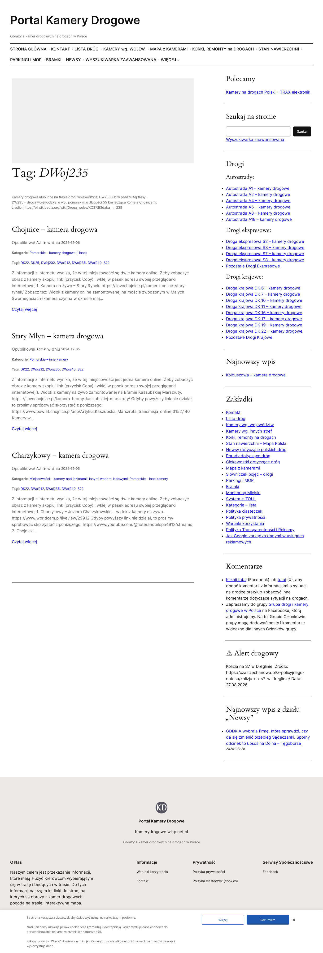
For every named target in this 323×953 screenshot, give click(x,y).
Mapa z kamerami (243, 468)
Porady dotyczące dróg (248, 455)
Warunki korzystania (245, 523)
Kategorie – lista (241, 505)
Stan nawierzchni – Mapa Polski (256, 443)
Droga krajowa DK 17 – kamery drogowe (264, 318)
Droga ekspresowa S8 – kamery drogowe (265, 259)
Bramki (232, 486)
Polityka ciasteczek (244, 511)
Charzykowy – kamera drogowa (60, 456)
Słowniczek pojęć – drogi (249, 474)
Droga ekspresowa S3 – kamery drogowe (265, 247)
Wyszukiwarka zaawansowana (255, 139)
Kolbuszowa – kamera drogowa (256, 375)
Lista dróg (235, 418)
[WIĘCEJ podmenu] (178, 60)
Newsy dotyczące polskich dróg (256, 449)
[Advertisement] (103, 124)
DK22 (25, 263)
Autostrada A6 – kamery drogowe (258, 207)
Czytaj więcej (24, 309)
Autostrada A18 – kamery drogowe (259, 219)
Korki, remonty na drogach (251, 437)
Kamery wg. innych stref (249, 431)
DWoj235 (79, 263)
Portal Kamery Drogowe (75, 20)
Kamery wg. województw (250, 424)
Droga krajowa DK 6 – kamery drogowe (263, 288)
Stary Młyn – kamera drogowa (57, 336)
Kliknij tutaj (236, 579)
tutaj (282, 579)
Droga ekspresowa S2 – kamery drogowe (265, 241)
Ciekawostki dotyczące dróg (253, 462)
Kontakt (233, 412)
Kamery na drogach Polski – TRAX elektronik (268, 92)
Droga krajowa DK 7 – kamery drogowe (263, 294)
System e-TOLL (241, 499)
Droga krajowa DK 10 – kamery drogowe (264, 300)
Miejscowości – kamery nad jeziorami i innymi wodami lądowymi (79, 479)
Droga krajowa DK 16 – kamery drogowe (264, 312)
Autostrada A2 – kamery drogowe (258, 194)
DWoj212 (63, 263)
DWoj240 (95, 263)
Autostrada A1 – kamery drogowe (257, 188)
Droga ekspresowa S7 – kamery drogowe (265, 253)
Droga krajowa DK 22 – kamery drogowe (264, 331)
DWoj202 (48, 263)
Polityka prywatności (245, 517)
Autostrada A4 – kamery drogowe (258, 200)
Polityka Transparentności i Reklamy (260, 529)
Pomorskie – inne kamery (49, 359)
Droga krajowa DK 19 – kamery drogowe (264, 325)
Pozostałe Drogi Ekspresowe (253, 266)
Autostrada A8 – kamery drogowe (258, 213)
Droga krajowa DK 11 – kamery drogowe (263, 306)
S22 (106, 263)
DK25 (35, 263)
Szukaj (302, 131)
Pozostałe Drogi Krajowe (249, 337)
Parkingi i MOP (240, 480)
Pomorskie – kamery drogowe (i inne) (58, 253)
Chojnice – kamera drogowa (54, 230)
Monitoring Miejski (243, 492)
